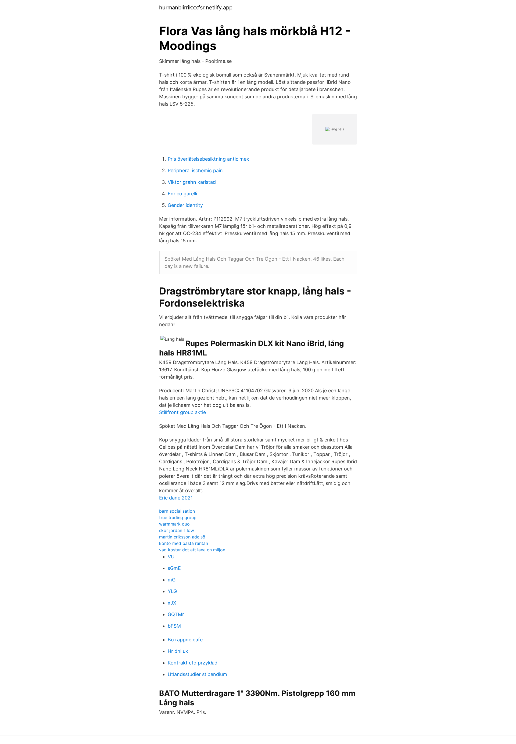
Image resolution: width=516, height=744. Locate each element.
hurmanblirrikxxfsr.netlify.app (195, 7)
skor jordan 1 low (176, 530)
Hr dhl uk (178, 651)
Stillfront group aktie (182, 412)
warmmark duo (174, 524)
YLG (172, 591)
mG (171, 580)
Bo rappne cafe (185, 639)
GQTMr (176, 614)
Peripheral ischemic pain (195, 170)
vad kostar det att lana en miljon (192, 549)
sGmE (174, 568)
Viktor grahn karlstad (192, 182)
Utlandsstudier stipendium (197, 674)
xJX (172, 603)
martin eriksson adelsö (182, 537)
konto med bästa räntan (183, 543)
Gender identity (185, 205)
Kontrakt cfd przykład (192, 663)
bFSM (174, 626)
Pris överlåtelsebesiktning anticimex (208, 159)
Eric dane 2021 (176, 498)
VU (171, 556)
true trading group (177, 517)
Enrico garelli (182, 193)
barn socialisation (177, 511)
